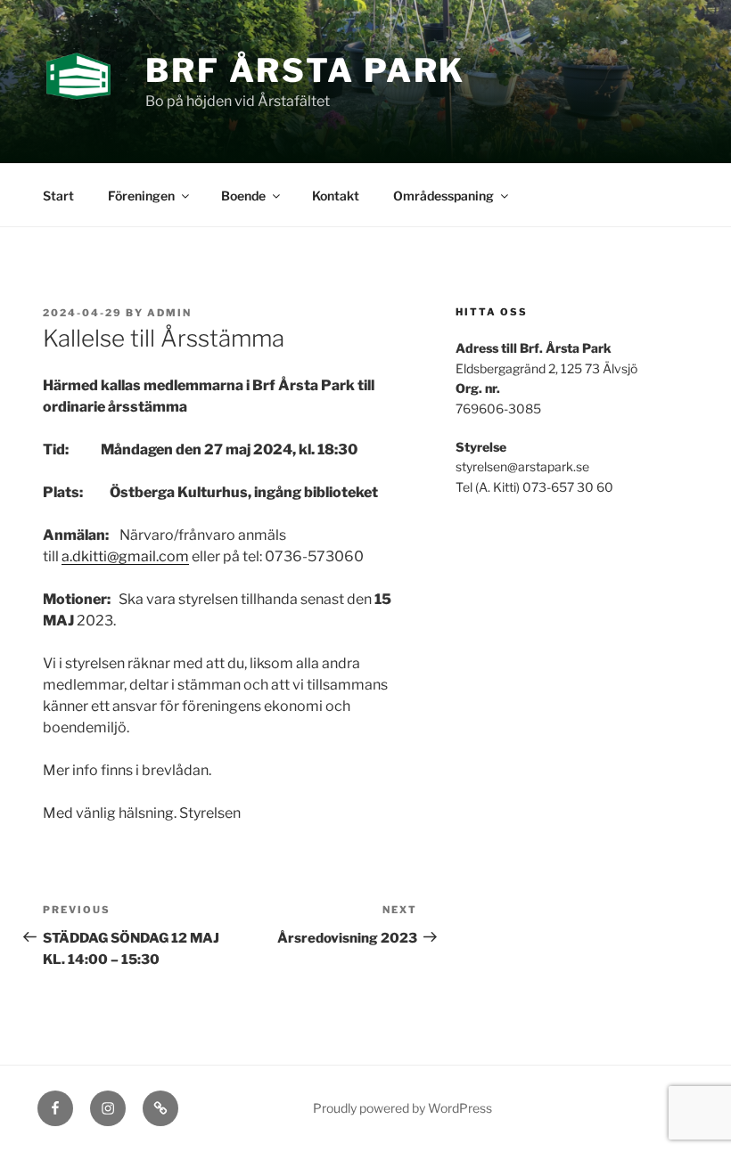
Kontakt (335, 195)
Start (58, 195)
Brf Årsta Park (305, 70)
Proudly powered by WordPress (402, 1107)
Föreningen (141, 195)
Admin (169, 312)
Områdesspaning (443, 195)
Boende (243, 195)
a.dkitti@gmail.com (125, 556)
